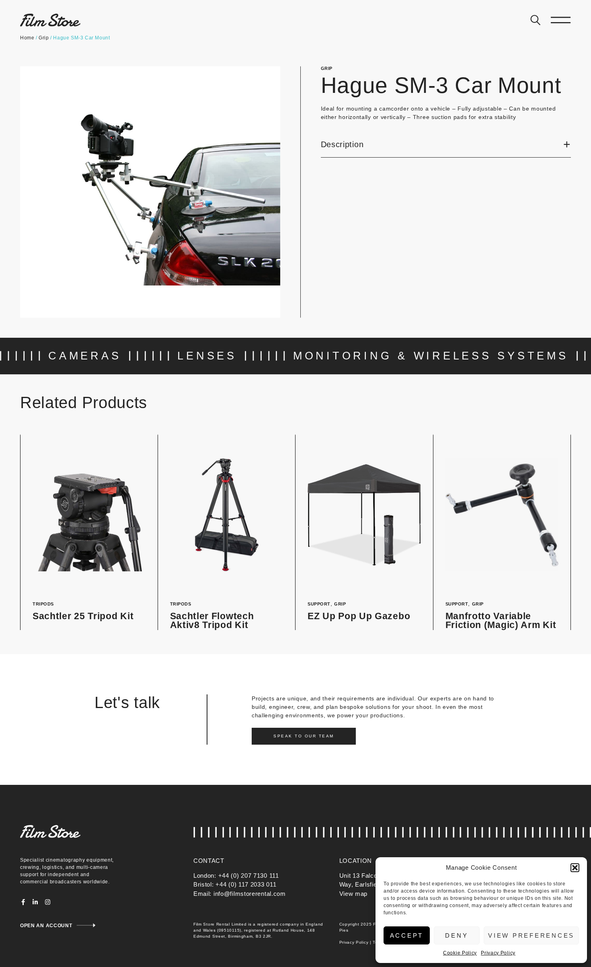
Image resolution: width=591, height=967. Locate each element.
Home (27, 38)
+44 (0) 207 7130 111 (248, 875)
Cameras (84, 356)
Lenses (207, 356)
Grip (44, 38)
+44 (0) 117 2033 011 (245, 884)
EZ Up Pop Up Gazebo (359, 616)
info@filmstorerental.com (249, 893)
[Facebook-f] (23, 902)
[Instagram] (48, 902)
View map (353, 893)
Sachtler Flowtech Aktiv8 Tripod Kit (212, 620)
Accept (407, 935)
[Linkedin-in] (36, 902)
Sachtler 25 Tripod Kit (83, 616)
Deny (456, 935)
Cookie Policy (460, 953)
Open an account (46, 925)
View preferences (531, 935)
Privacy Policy (498, 953)
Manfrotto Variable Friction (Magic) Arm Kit (500, 620)
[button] (575, 868)
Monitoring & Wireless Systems (430, 356)
